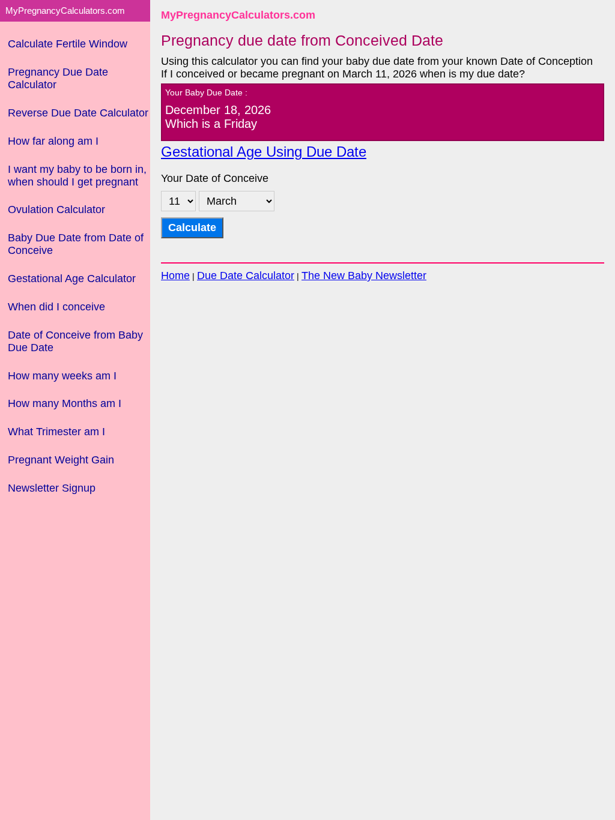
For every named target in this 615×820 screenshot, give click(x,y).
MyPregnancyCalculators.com (238, 15)
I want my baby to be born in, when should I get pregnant (77, 175)
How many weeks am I (62, 376)
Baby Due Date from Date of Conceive (76, 244)
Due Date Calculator (245, 276)
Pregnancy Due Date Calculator (58, 78)
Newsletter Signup (51, 488)
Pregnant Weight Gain (61, 460)
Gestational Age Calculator (72, 279)
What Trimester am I (56, 432)
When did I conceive (56, 307)
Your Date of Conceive (214, 178)
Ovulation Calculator (56, 209)
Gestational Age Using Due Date (263, 152)
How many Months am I (64, 403)
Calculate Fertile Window (67, 44)
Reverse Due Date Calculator (78, 113)
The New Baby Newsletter (363, 276)
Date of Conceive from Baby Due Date (75, 341)
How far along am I (53, 141)
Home (175, 276)
